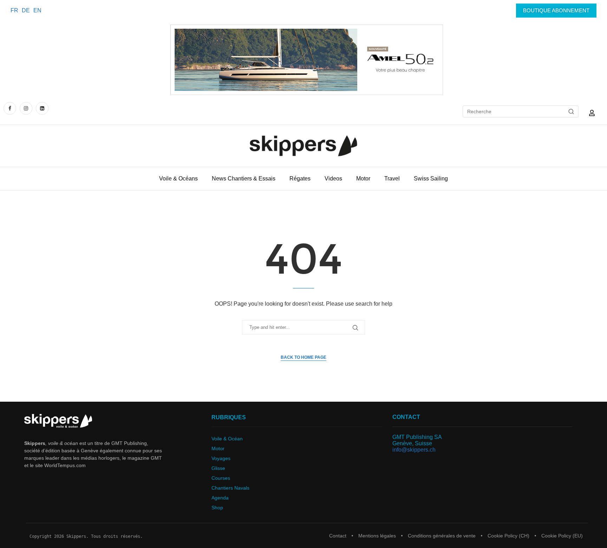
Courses (220, 478)
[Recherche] (571, 111)
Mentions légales (377, 536)
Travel (392, 178)
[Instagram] (26, 108)
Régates (300, 178)
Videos (333, 178)
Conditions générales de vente (442, 536)
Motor (363, 178)
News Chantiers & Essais (243, 178)
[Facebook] (11, 108)
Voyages (220, 458)
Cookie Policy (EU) (562, 536)
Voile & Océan (227, 438)
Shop (217, 507)
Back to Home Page (303, 357)
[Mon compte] (592, 113)
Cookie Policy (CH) (508, 536)
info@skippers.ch (414, 450)
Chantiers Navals (230, 487)
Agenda (220, 497)
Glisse (218, 468)
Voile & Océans (178, 178)
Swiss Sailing (431, 178)
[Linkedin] (42, 108)
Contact (337, 536)
